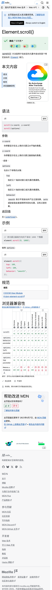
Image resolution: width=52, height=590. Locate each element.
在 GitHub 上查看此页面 (14, 424)
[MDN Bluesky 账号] (7, 466)
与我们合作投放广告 (10, 491)
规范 (5, 82)
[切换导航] (47, 2)
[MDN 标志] (7, 455)
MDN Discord (8, 525)
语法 (5, 74)
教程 (4, 553)
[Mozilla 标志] (9, 571)
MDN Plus (6, 496)
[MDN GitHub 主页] (3, 466)
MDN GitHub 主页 (9, 529)
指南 (4, 549)
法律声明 (33, 577)
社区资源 (6, 516)
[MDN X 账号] (12, 466)
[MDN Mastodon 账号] (16, 466)
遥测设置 (21, 577)
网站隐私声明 (8, 577)
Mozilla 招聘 (7, 487)
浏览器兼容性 (9, 86)
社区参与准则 (8, 581)
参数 (5, 136)
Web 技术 (6, 541)
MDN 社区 (6, 512)
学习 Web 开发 (8, 545)
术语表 (5, 558)
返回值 (6, 211)
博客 (4, 483)
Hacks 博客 (7, 562)
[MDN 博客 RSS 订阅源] (20, 466)
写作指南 (6, 520)
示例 (5, 78)
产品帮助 (6, 500)
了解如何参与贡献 (11, 410)
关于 (4, 478)
